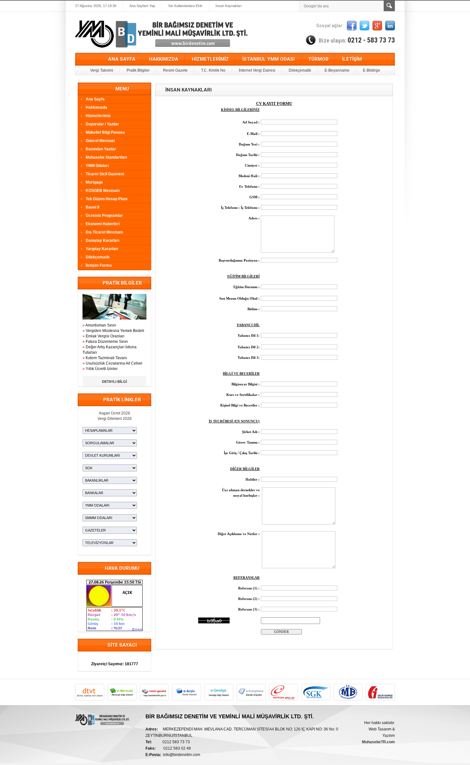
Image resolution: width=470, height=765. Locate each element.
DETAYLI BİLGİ (114, 381)
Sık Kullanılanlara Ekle (185, 6)
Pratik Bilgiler (138, 70)
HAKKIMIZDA (163, 59)
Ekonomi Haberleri (103, 224)
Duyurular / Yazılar (102, 124)
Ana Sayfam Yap (142, 6)
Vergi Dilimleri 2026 (115, 418)
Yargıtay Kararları (102, 249)
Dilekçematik (300, 70)
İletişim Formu (99, 265)
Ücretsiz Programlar (104, 215)
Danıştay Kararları (102, 240)
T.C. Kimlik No (213, 70)
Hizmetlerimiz (98, 116)
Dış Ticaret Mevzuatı (104, 232)
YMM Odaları (97, 165)
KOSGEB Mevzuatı (103, 190)
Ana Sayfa (95, 99)
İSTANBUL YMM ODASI (268, 59)
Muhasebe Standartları (106, 157)
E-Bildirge (371, 70)
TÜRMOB (318, 59)
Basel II (92, 207)
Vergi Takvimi (101, 70)
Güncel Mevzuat (100, 140)
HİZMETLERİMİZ (210, 59)
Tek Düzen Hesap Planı (106, 199)
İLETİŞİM (352, 59)
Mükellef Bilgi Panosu (105, 132)
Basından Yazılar (101, 149)
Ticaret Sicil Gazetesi (105, 174)
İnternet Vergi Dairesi (257, 70)
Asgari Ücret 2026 (114, 413)
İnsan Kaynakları (228, 6)
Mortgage (94, 182)
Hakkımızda (96, 107)
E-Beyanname (337, 70)
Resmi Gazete (175, 70)
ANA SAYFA (122, 59)
